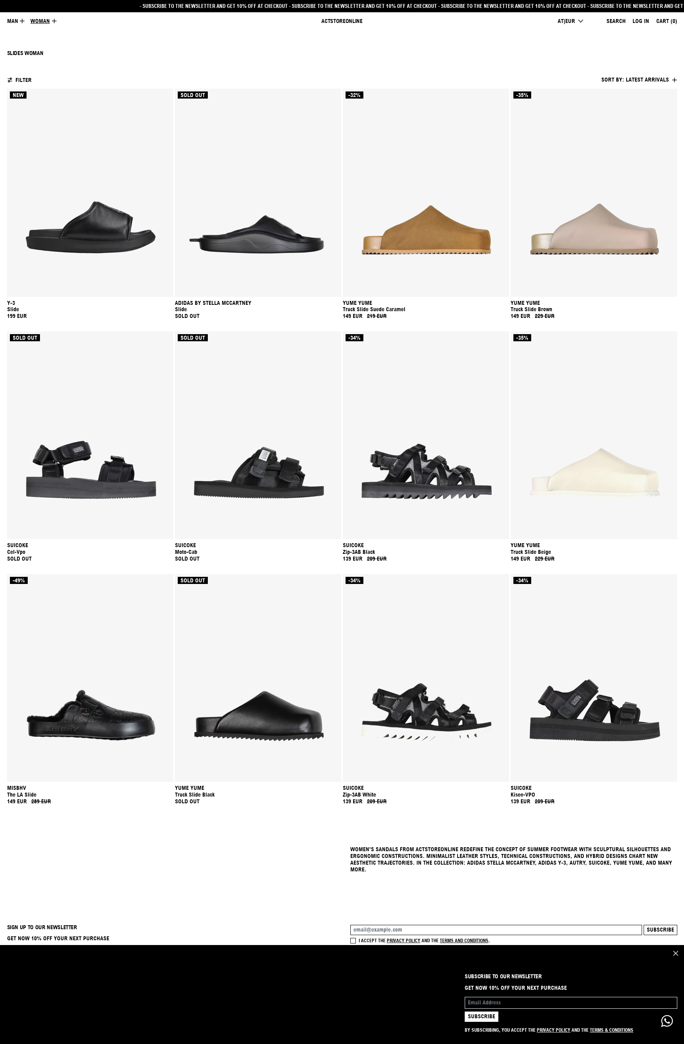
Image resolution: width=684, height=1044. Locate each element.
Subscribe (660, 929)
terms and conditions (464, 940)
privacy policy (403, 940)
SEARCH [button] (616, 21)
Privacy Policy (553, 1030)
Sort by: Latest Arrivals (635, 79)
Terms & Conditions (611, 1030)
